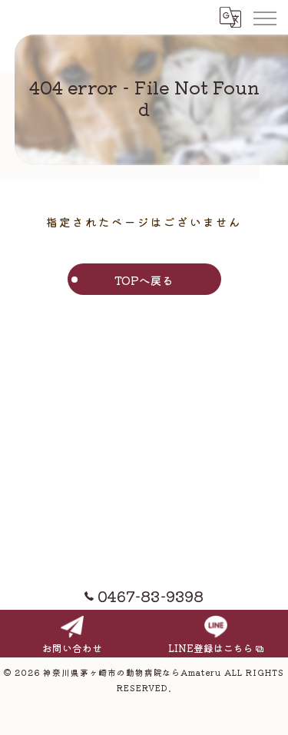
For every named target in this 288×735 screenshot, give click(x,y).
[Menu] (264, 17)
